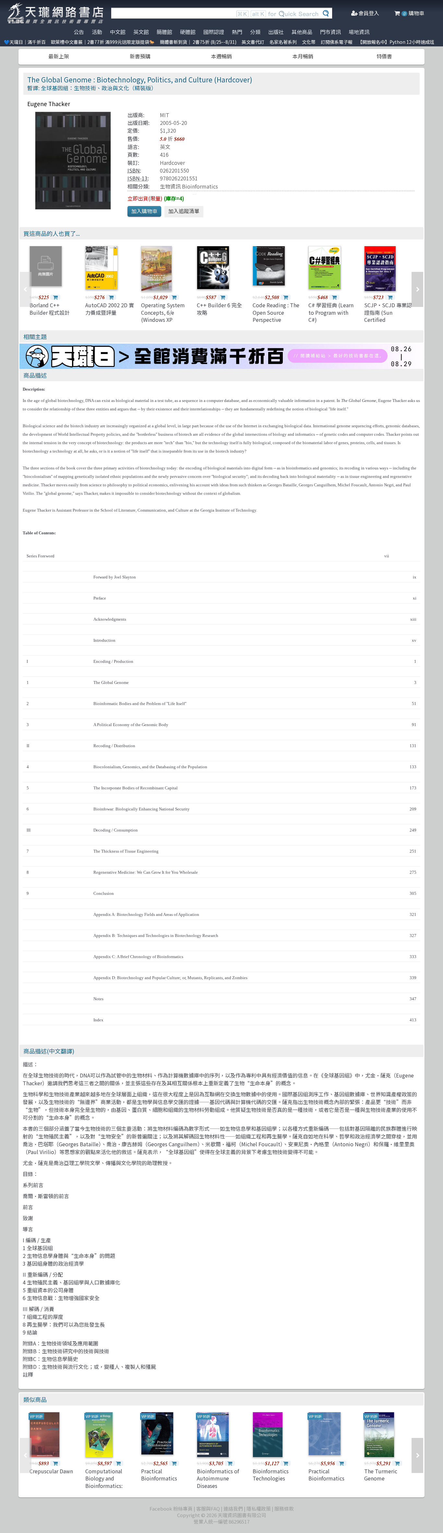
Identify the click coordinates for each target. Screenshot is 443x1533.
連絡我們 (233, 1508)
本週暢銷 (221, 56)
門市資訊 (330, 32)
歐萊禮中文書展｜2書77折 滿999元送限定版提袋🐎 (103, 42)
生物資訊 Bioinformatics (189, 186)
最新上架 (58, 56)
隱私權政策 (258, 1508)
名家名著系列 (283, 42)
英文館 (141, 32)
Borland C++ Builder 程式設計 (50, 308)
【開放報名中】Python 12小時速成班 (396, 42)
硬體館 (188, 32)
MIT (164, 115)
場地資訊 (359, 32)
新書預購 (140, 56)
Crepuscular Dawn (51, 1471)
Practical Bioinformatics (159, 1474)
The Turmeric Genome (380, 1474)
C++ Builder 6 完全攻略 (219, 308)
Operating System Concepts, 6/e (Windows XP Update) (163, 316)
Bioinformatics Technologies (271, 1474)
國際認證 (213, 32)
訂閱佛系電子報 (337, 42)
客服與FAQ (208, 1508)
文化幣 (309, 42)
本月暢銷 (303, 56)
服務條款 (284, 1508)
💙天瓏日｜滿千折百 (25, 42)
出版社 (276, 32)
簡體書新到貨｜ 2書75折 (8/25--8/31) (198, 42)
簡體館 (164, 32)
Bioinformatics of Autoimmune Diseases (218, 1478)
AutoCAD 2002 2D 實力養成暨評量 (109, 308)
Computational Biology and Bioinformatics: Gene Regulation (105, 1482)
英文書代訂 (253, 42)
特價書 (384, 56)
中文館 (118, 32)
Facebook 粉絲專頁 (171, 1508)
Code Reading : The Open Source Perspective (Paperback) (276, 316)
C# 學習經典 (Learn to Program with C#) (330, 312)
